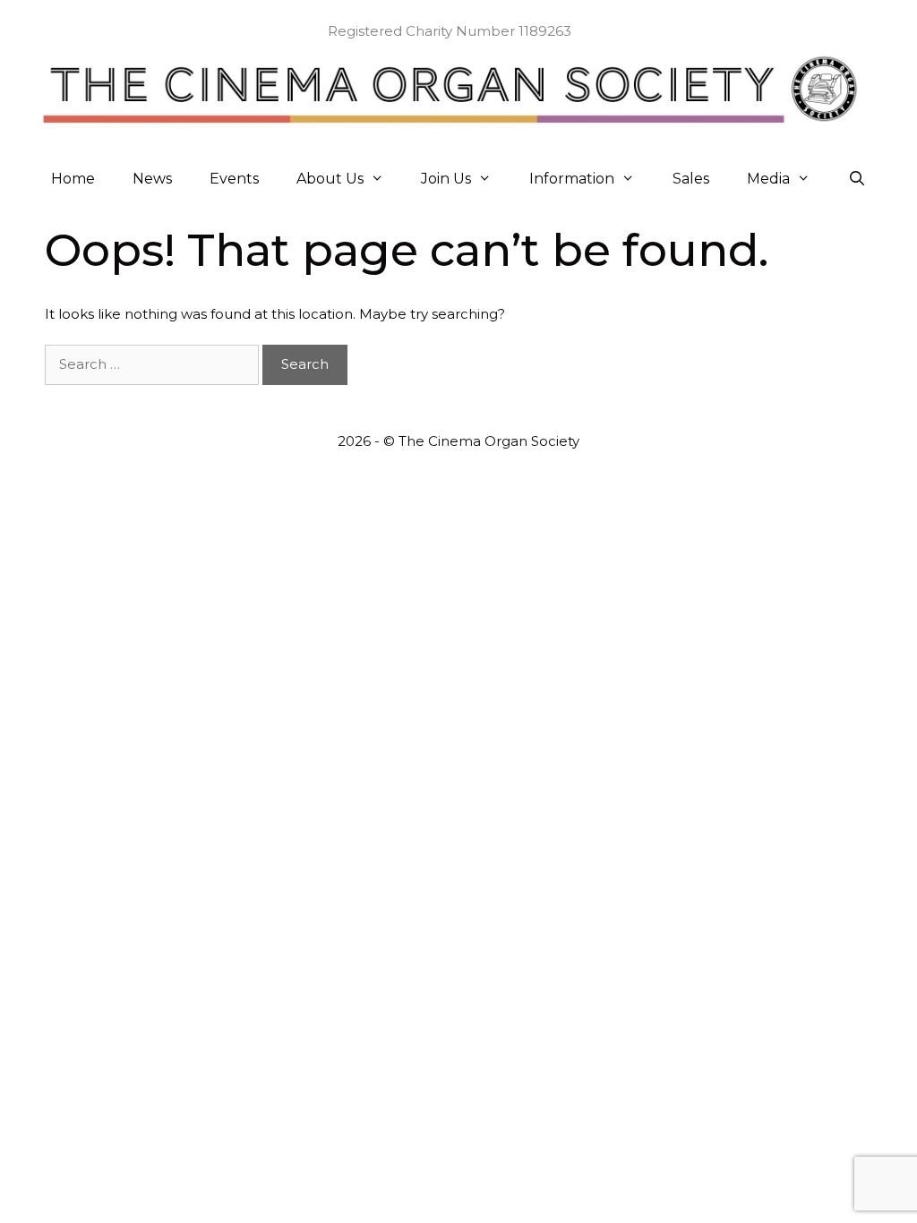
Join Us (446, 178)
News (152, 178)
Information (571, 178)
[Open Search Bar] (857, 179)
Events (234, 178)
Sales (691, 178)
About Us (330, 178)
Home (73, 178)
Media (768, 178)
